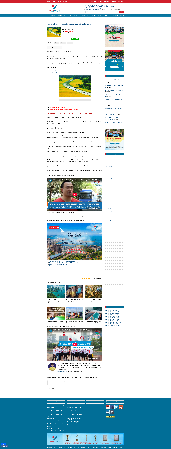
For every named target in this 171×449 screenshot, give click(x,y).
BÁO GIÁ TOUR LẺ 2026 (90, 5)
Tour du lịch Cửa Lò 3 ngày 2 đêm (112, 319)
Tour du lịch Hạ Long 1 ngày (111, 310)
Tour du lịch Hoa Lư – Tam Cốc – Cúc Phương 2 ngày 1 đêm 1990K (84, 20)
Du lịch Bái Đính (108, 273)
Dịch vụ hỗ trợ (84, 15)
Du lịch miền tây (108, 235)
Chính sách (63, 42)
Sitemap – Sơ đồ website (72, 410)
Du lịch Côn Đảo (108, 264)
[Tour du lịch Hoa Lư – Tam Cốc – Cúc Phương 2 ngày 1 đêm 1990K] (54, 31)
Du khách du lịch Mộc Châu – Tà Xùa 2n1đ (114, 108)
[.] (48, 15)
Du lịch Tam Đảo (108, 226)
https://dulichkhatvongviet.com (57, 430)
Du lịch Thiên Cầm (109, 199)
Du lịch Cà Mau (108, 279)
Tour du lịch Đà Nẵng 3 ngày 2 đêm (112, 320)
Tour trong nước (62, 15)
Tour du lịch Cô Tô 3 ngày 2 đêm (112, 314)
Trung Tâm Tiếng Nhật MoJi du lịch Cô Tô (114, 90)
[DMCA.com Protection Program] (110, 416)
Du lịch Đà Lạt (108, 217)
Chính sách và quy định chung (73, 405)
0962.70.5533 (50, 424)
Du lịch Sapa (107, 163)
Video (93, 15)
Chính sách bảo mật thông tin (73, 409)
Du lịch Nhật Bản (108, 252)
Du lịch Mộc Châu (108, 169)
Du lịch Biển (107, 256)
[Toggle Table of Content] (58, 47)
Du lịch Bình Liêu (108, 175)
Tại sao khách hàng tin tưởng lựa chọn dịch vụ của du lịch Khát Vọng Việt (100, 6)
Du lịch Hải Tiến (108, 202)
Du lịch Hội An (108, 294)
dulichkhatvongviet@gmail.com (56, 428)
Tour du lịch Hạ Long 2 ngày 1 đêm (112, 311)
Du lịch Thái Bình (108, 285)
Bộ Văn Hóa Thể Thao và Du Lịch (74, 418)
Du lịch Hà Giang (108, 157)
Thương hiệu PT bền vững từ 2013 (92, 9)
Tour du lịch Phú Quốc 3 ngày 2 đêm (112, 325)
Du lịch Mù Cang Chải (109, 160)
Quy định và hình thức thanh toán (74, 407)
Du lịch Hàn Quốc (108, 261)
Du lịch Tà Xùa (108, 300)
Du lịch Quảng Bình (109, 208)
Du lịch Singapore (108, 246)
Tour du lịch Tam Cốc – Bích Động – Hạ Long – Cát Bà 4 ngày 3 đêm (63, 262)
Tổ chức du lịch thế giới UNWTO (73, 421)
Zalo (3, 444)
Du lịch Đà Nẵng (108, 211)
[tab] (50, 43)
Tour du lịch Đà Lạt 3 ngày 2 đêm (112, 323)
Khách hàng (106, 1)
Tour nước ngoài (74, 15)
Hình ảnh (70, 42)
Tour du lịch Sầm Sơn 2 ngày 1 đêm (112, 317)
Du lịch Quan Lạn (108, 181)
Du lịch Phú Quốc (108, 220)
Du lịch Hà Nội (108, 229)
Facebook (5, 446)
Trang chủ (51, 20)
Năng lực (100, 1)
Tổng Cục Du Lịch (70, 419)
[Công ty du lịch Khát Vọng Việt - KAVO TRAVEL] (54, 8)
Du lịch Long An (108, 291)
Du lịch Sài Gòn (108, 238)
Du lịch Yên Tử (108, 276)
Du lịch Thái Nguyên (109, 288)
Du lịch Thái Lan (108, 249)
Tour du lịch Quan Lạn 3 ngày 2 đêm (112, 316)
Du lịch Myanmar (108, 267)
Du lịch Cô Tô (108, 184)
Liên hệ (122, 15)
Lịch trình (50, 42)
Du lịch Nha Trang (108, 214)
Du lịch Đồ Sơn (108, 190)
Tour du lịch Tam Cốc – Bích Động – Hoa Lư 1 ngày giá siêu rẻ (62, 261)
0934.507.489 (57, 424)
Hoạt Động (93, 1)
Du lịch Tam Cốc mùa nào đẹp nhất (57, 70)
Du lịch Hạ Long (108, 178)
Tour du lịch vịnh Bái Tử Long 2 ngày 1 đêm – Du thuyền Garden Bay (55, 301)
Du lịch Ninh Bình (108, 282)
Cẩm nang (106, 15)
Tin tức (99, 15)
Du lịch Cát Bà (108, 187)
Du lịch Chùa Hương (109, 258)
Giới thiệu (53, 15)
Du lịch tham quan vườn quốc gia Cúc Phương (59, 265)
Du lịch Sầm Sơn (108, 193)
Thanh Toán (113, 1)
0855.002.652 (50, 426)
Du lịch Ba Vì (107, 223)
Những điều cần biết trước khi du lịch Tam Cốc (60, 107)
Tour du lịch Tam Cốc (65, 20)
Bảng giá (56, 42)
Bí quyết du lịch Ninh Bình (55, 72)
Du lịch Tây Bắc (108, 232)
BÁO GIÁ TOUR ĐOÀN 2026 (101, 5)
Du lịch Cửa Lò (108, 196)
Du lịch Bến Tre (108, 297)
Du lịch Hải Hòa (108, 205)
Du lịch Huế (107, 243)
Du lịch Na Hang (108, 172)
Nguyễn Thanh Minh (62, 371)
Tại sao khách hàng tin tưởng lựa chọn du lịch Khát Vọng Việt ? (64, 109)
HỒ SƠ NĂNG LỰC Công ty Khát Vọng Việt (94, 8)
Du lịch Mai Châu (108, 166)
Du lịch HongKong (108, 270)
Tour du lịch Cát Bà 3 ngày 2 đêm (112, 313)
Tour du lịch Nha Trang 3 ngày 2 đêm (113, 322)
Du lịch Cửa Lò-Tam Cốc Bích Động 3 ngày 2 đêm (60, 264)
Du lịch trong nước (58, 20)
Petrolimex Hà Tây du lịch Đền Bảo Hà (113, 103)
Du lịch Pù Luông (108, 241)
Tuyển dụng (120, 1)
